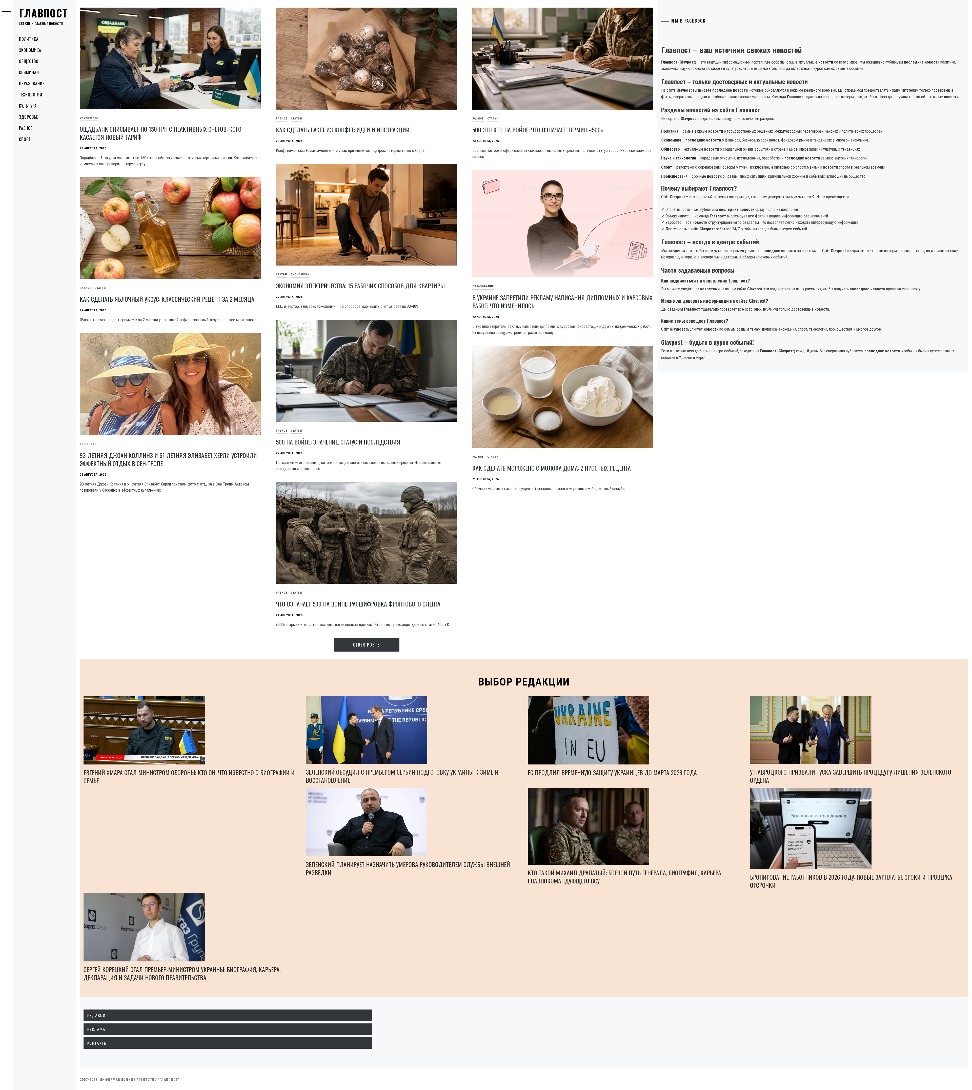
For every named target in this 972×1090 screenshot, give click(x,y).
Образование (31, 83)
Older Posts (366, 645)
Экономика (30, 50)
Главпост (43, 13)
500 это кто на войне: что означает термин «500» (537, 129)
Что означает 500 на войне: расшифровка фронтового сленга (358, 603)
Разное (25, 128)
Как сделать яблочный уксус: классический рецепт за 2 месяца (167, 299)
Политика (28, 39)
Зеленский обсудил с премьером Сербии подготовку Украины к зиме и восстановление (402, 775)
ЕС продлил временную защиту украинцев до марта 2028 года (612, 772)
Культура (28, 106)
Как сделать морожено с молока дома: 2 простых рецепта (551, 467)
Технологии (30, 95)
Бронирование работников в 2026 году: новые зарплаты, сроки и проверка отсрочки (851, 881)
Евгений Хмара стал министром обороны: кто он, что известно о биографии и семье (189, 776)
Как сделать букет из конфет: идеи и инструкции (343, 129)
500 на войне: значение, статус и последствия (338, 441)
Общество (28, 61)
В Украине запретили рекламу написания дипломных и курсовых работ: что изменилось (562, 301)
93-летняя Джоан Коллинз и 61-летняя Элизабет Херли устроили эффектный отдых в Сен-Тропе (168, 459)
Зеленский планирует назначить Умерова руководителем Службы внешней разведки (408, 868)
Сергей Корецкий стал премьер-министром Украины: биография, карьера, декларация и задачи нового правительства (182, 973)
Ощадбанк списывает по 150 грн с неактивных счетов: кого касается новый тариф (160, 133)
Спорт (25, 139)
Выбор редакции (524, 682)
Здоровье (28, 117)
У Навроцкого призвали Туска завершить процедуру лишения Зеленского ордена (850, 775)
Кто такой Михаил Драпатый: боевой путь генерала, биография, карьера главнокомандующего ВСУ (624, 876)
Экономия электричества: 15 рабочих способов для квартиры (360, 285)
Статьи (296, 118)
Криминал (29, 72)
